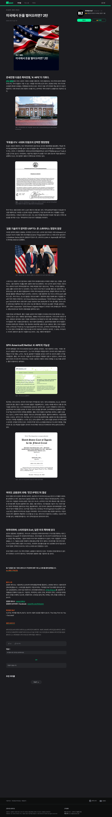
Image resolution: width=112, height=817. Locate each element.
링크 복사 (18, 643)
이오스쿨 (26, 3)
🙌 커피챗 (99, 20)
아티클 (19, 3)
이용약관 (8, 801)
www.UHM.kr (20, 601)
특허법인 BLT (89, 11)
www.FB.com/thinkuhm (36, 604)
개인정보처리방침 (16, 801)
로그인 (103, 3)
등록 (36, 660)
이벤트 (34, 3)
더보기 (36, 682)
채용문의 (24, 801)
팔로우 (84, 20)
